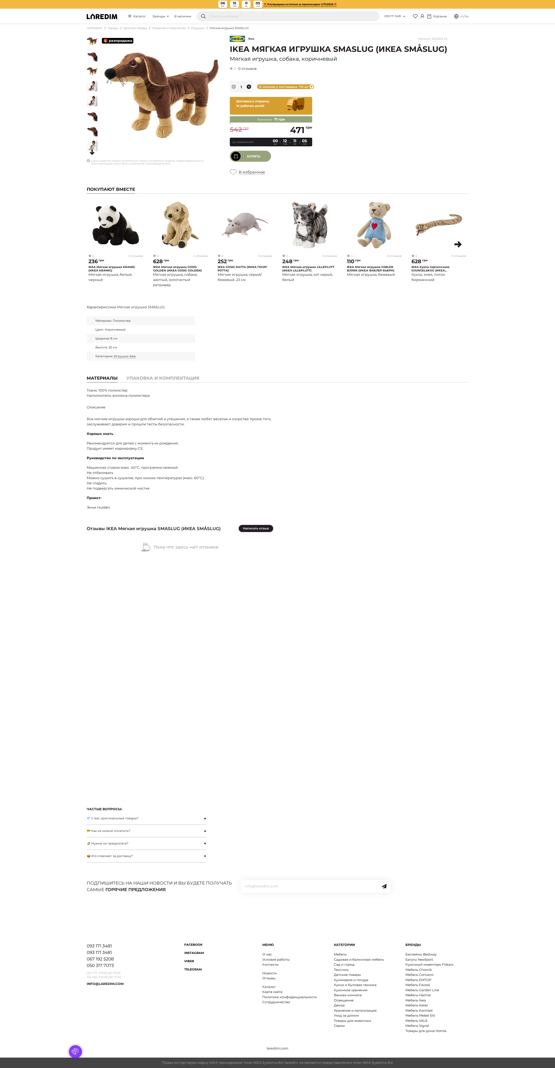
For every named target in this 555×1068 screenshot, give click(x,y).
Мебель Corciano (419, 975)
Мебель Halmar (418, 995)
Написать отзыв (256, 528)
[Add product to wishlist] (140, 204)
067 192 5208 (100, 959)
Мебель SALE (416, 1021)
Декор (339, 1005)
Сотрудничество (276, 1002)
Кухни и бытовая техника (355, 985)
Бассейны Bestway (421, 954)
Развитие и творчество (169, 28)
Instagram (194, 953)
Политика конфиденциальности (289, 997)
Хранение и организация (355, 1010)
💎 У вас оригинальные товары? (113, 818)
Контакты (270, 964)
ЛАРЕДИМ (94, 28)
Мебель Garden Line (422, 990)
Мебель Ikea (415, 1000)
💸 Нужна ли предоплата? (107, 843)
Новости (269, 973)
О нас (267, 954)
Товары (113, 28)
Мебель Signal (417, 1026)
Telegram (193, 969)
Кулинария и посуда (351, 980)
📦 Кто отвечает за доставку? (110, 856)
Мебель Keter (416, 1005)
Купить (253, 156)
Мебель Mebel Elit (420, 1015)
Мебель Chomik (418, 970)
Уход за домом (346, 1015)
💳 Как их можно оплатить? (108, 831)
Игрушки (197, 28)
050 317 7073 (100, 965)
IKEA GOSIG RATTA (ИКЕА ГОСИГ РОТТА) (242, 268)
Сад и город (344, 964)
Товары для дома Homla (425, 1031)
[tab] (162, 378)
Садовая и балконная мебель (359, 959)
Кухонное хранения (350, 990)
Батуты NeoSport (419, 959)
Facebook (193, 945)
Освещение (344, 1000)
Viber (189, 961)
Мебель (340, 954)
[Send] (384, 886)
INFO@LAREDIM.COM (105, 984)
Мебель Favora (417, 985)
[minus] (234, 87)
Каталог (139, 16)
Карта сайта (272, 992)
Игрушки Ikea (124, 356)
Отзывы (269, 978)
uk (461, 16)
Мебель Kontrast (419, 1010)
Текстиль (341, 970)
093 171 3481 (392, 16)
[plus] (249, 87)
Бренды (159, 16)
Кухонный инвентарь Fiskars (429, 964)
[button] (458, 244)
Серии (339, 1026)
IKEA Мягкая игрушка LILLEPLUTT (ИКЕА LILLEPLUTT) (308, 268)
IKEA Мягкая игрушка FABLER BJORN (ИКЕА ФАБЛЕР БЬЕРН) (370, 268)
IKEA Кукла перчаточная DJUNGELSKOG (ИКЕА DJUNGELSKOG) (430, 268)
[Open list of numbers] (404, 16)
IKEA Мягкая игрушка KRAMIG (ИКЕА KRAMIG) (111, 268)
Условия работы (276, 959)
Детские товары (135, 28)
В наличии (182, 16)
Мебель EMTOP (418, 980)
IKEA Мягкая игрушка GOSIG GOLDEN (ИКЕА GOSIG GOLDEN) (177, 268)
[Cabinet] (422, 16)
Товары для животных (352, 1021)
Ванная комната (348, 995)
